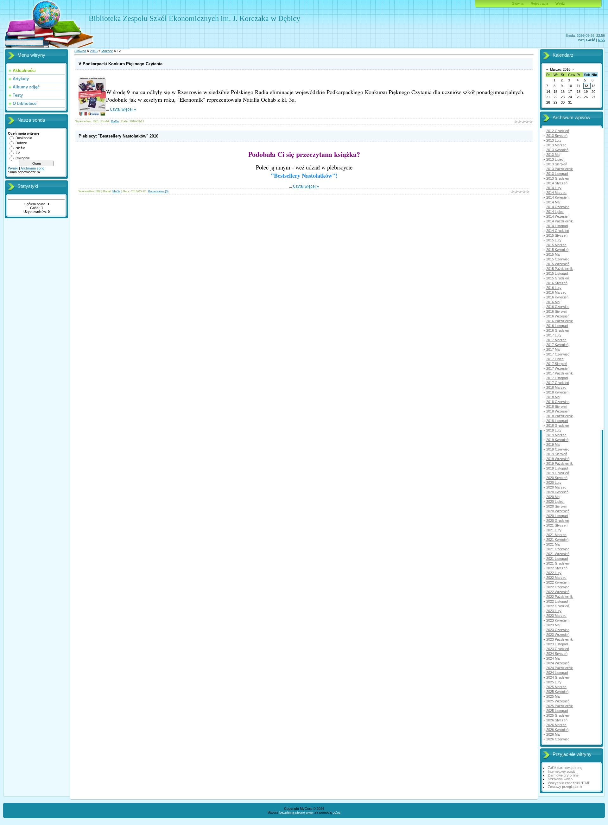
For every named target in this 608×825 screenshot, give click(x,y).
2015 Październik (559, 269)
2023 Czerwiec (557, 630)
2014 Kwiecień (557, 197)
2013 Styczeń (556, 136)
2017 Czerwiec (557, 354)
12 (586, 86)
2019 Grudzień (557, 473)
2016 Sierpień (556, 311)
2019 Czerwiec (557, 449)
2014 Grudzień (557, 231)
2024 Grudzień (557, 677)
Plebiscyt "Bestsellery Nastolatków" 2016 (118, 136)
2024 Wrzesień (557, 663)
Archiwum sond (32, 168)
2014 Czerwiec (557, 207)
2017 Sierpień (556, 364)
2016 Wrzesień (557, 316)
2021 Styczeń (556, 525)
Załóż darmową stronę (565, 768)
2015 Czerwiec (557, 259)
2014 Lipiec (555, 212)
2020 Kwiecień (557, 492)
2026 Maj (553, 734)
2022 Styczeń (556, 568)
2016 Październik (559, 321)
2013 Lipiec (555, 159)
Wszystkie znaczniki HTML (569, 783)
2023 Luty (553, 611)
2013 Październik (559, 169)
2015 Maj (553, 254)
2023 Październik (559, 639)
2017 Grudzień (557, 383)
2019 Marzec (556, 435)
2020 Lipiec (555, 501)
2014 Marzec (556, 193)
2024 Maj (553, 658)
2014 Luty (553, 188)
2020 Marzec (556, 487)
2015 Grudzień (557, 278)
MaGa (115, 121)
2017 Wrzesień (557, 368)
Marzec (107, 51)
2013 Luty (553, 140)
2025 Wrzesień (557, 701)
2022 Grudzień (557, 606)
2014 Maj (553, 202)
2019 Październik (559, 463)
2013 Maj (553, 155)
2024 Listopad (557, 673)
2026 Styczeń (556, 720)
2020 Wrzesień (557, 511)
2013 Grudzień (557, 178)
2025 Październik (559, 706)
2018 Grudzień (557, 425)
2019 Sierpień (556, 454)
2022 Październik (559, 596)
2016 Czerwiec (557, 307)
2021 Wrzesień (557, 554)
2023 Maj (553, 625)
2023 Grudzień (557, 649)
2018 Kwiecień (557, 392)
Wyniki (13, 168)
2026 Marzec (556, 725)
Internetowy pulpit (561, 771)
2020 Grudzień (557, 520)
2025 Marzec (556, 687)
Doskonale (24, 138)
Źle (18, 153)
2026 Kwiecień (557, 730)
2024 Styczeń (556, 654)
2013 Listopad (557, 174)
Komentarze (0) (158, 191)
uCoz (336, 812)
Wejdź (560, 3)
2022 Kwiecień (557, 582)
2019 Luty (553, 430)
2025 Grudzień (557, 715)
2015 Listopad (557, 273)
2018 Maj (553, 397)
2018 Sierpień (556, 406)
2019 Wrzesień (557, 459)
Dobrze (21, 143)
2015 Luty (553, 240)
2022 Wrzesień (557, 592)
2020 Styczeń (556, 478)
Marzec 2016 (560, 69)
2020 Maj (553, 497)
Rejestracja (539, 3)
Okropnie (23, 158)
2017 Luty (553, 335)
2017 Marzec (556, 340)
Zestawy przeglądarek (565, 787)
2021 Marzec (556, 535)
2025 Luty (553, 682)
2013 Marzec (556, 145)
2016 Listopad (557, 326)
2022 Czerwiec (557, 587)
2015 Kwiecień (557, 250)
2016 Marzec (556, 292)
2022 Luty (553, 573)
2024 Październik (559, 668)
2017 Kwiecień (557, 345)
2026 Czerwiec (557, 739)
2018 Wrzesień (557, 411)
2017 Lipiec (555, 359)
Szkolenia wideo (560, 779)
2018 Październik (559, 416)
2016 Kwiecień (557, 297)
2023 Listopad (557, 644)
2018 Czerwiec (557, 402)
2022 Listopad (557, 601)
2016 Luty (553, 288)
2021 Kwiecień (557, 539)
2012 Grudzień (557, 131)
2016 (94, 51)
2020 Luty (553, 482)
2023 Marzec (556, 615)
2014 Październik (559, 221)
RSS (601, 40)
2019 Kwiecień (557, 440)
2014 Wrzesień (557, 216)
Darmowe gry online (563, 775)
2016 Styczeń (556, 283)
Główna (517, 3)
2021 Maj (553, 544)
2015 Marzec (556, 245)
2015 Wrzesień (557, 264)
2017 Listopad (557, 378)
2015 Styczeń (556, 235)
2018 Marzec (556, 387)
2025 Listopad (557, 711)
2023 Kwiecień (557, 620)
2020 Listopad (557, 516)
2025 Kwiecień (557, 692)
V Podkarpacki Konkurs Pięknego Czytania (120, 63)
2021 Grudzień (557, 563)
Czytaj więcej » (123, 109)
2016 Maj (553, 302)
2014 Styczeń (556, 183)
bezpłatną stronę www (296, 812)
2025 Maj (553, 696)
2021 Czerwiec (557, 549)
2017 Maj (553, 349)
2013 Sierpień (556, 164)
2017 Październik (559, 373)
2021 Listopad (557, 558)
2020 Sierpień (556, 506)
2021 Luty (553, 530)
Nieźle (20, 148)
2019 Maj (553, 444)
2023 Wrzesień (557, 634)
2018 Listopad (557, 421)
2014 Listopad (557, 226)
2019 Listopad (557, 468)
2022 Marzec (556, 577)
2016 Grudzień (557, 330)
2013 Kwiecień (557, 150)
